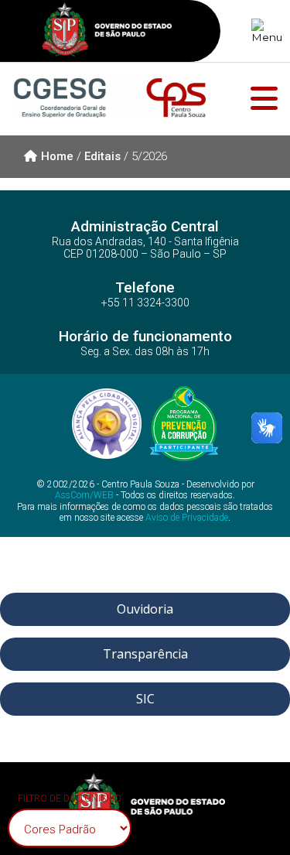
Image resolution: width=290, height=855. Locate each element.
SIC (145, 698)
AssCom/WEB (84, 495)
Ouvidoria (145, 608)
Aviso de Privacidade (186, 517)
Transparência (145, 653)
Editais (102, 156)
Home (57, 156)
